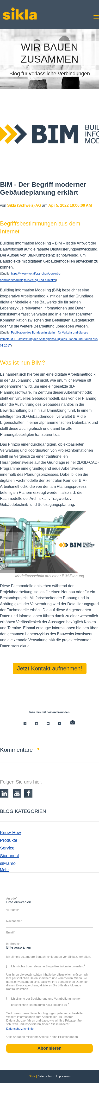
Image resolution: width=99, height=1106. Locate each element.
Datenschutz (45, 1076)
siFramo (8, 863)
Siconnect (9, 855)
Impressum (63, 1076)
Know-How (10, 832)
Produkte (8, 840)
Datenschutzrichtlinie (20, 1028)
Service (7, 848)
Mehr (4, 870)
